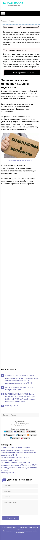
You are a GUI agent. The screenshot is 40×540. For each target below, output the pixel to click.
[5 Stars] (19, 424)
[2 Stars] (13, 424)
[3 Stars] (15, 424)
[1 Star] (11, 424)
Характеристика (11, 406)
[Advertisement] (20, 277)
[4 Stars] (17, 424)
